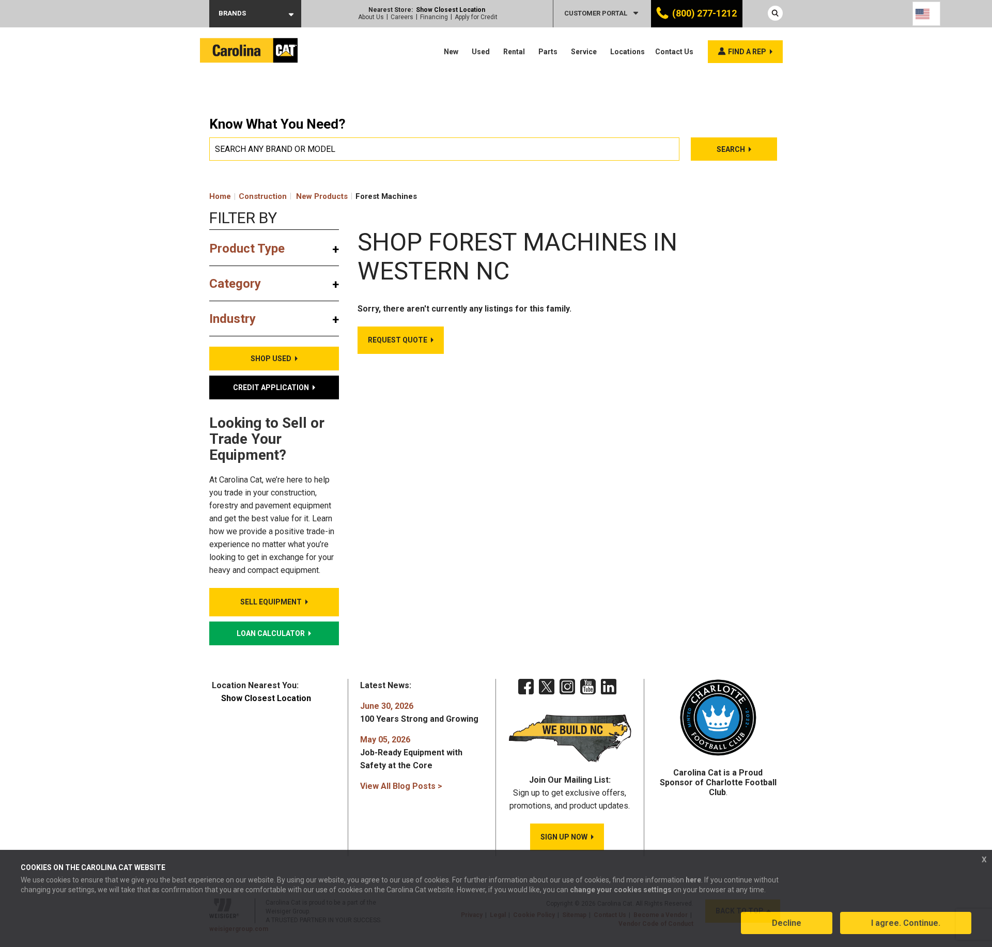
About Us (371, 17)
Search (731, 149)
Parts (547, 52)
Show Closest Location (450, 9)
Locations (627, 52)
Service (584, 52)
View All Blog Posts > (401, 786)
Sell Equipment (271, 602)
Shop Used (271, 358)
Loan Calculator (271, 633)
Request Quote (397, 340)
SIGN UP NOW (563, 837)
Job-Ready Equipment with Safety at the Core (411, 752)
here (693, 880)
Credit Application (271, 387)
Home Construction (248, 196)
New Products (322, 196)
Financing (434, 17)
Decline (786, 923)
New (451, 52)
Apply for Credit (476, 17)
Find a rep (747, 52)
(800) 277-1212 (704, 13)
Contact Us (674, 52)
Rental (514, 52)
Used (481, 52)
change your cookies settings (621, 890)
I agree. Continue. (905, 923)
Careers (402, 17)
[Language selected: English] (926, 14)
